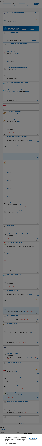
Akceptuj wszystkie (33, 438)
